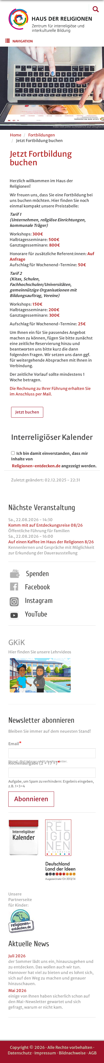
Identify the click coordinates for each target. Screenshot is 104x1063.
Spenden (37, 574)
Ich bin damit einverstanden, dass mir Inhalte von (49, 456)
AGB (92, 1053)
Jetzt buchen (27, 412)
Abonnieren (31, 799)
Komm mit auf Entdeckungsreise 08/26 (45, 525)
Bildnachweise (72, 1053)
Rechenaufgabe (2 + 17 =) (32, 763)
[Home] (50, 29)
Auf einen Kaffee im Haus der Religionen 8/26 (51, 541)
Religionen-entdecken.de (36, 465)
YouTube (36, 614)
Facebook (37, 587)
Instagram (39, 601)
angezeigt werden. (79, 465)
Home (15, 135)
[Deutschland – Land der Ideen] (60, 871)
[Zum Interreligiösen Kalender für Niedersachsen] (23, 838)
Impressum (45, 1053)
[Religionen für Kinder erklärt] (52, 921)
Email (13, 743)
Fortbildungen (41, 135)
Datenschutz (20, 1053)
